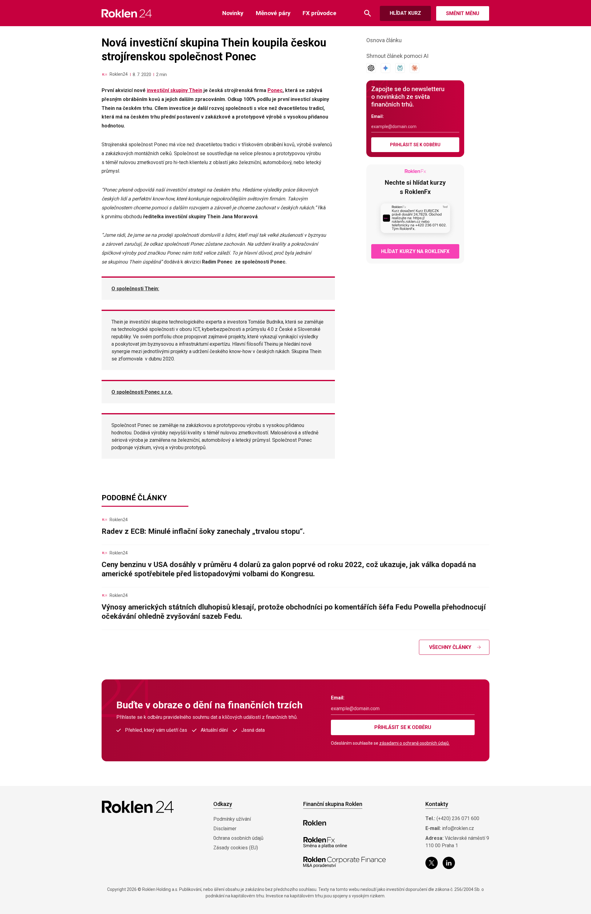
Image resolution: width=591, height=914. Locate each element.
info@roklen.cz (458, 828)
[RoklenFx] (325, 842)
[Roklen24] (105, 74)
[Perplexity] (400, 68)
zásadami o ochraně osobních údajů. (414, 743)
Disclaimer (224, 828)
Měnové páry (273, 13)
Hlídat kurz (405, 13)
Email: (377, 116)
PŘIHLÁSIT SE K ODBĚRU (415, 144)
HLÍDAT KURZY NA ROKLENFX (415, 251)
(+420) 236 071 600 (457, 818)
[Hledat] (367, 13)
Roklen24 (119, 74)
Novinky (232, 13)
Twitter (431, 863)
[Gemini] (385, 68)
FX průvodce (319, 13)
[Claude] (414, 68)
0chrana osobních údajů (238, 838)
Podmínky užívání (232, 819)
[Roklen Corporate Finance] (344, 862)
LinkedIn (449, 863)
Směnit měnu (462, 13)
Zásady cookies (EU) (235, 848)
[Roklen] (314, 822)
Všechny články (450, 647)
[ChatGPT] (371, 68)
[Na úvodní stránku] (127, 13)
